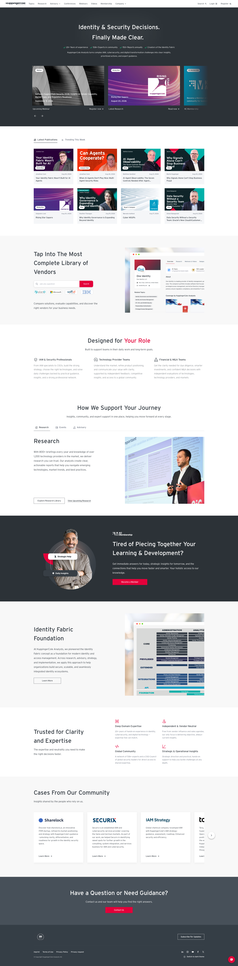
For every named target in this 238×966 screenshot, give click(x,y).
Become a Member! (168, 109)
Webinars (83, 4)
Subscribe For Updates (191, 937)
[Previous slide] (35, 115)
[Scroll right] (211, 835)
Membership (106, 4)
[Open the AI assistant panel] (231, 959)
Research (42, 4)
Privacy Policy (62, 952)
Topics (31, 4)
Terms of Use (48, 952)
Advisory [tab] (81, 427)
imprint (37, 952)
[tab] (45, 140)
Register (225, 4)
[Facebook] (198, 952)
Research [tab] (44, 427)
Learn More (47, 681)
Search (86, 284)
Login (212, 4)
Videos (94, 4)
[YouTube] (193, 952)
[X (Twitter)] (203, 952)
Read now (96, 109)
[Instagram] (187, 952)
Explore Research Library (49, 501)
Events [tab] (62, 427)
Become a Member (129, 582)
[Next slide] (42, 115)
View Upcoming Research (79, 501)
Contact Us (119, 910)
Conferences (70, 4)
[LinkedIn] (182, 952)
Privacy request (77, 952)
